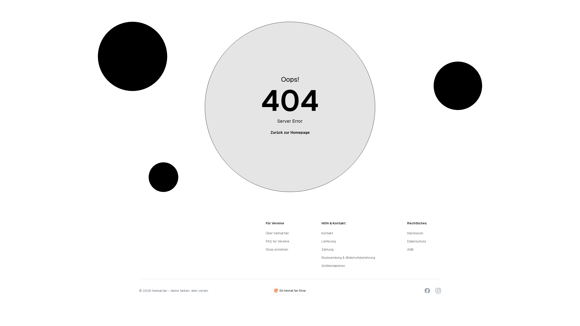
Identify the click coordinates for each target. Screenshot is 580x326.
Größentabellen (333, 266)
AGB (410, 249)
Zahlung (327, 249)
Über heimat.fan (277, 233)
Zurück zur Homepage (290, 132)
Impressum (415, 233)
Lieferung (328, 241)
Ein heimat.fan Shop (293, 290)
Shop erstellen (277, 249)
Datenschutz (416, 241)
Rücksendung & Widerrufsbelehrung (348, 257)
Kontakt (327, 233)
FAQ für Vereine (277, 241)
